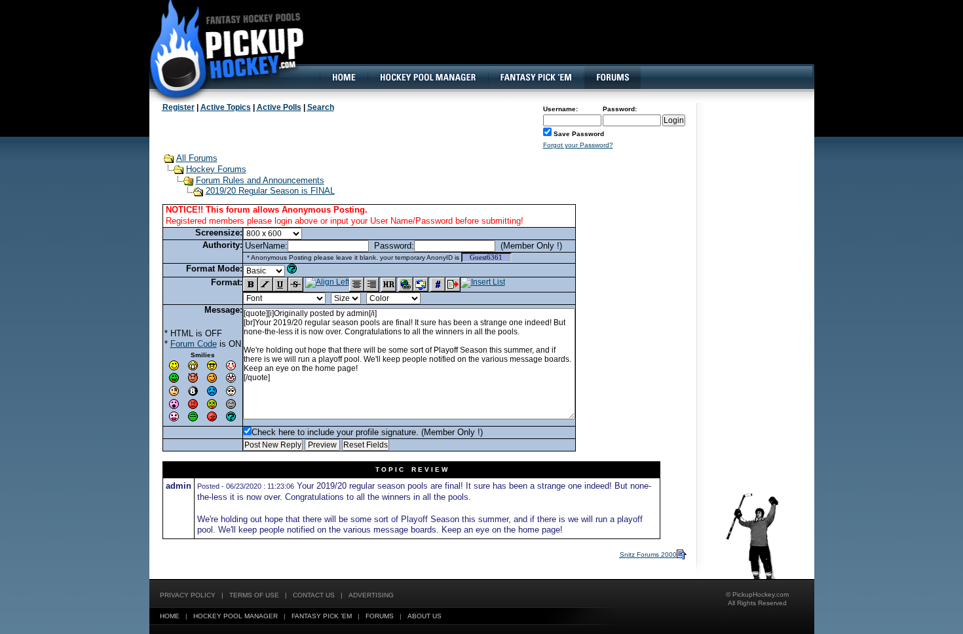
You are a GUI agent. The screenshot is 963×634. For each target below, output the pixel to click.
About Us (424, 616)
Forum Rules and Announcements (260, 180)
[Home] (343, 77)
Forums (380, 616)
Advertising (371, 595)
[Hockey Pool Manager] (428, 77)
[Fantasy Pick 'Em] (535, 77)
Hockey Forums (216, 169)
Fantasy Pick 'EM (322, 616)
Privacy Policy (188, 595)
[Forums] (612, 77)
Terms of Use (254, 595)
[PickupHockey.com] (219, 49)
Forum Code (193, 344)
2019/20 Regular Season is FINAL (270, 191)
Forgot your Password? (578, 145)
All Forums (196, 158)
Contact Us (314, 595)
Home (169, 616)
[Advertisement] (575, 42)
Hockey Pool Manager (235, 616)
